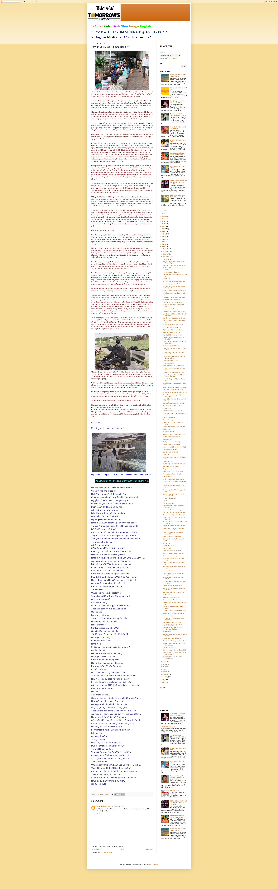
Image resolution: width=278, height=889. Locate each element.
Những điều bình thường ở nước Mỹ (173, 592)
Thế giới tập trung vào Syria (171, 272)
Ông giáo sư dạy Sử (169, 417)
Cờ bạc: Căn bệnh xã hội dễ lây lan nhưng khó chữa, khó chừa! (178, 182)
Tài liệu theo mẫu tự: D (168, 727)
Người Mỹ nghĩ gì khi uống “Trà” (172, 625)
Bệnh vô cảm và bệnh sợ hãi (171, 300)
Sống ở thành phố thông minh (171, 469)
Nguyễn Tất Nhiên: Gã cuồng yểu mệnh (174, 318)
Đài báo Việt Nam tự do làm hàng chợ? (174, 464)
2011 (163, 682)
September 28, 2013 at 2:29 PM (115, 806)
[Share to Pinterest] (124, 794)
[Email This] (115, 794)
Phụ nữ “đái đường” (176, 114)
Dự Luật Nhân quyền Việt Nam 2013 (173, 622)
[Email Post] (112, 794)
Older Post (149, 849)
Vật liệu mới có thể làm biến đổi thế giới (174, 447)
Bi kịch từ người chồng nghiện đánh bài (174, 650)
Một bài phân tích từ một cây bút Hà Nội (174, 387)
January (165, 677)
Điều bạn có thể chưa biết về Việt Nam (174, 290)
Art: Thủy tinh (167, 408)
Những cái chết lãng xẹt (170, 449)
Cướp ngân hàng (168, 420)
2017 (163, 236)
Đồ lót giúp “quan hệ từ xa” (171, 346)
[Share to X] (120, 794)
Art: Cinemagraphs (168, 363)
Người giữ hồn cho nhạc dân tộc (172, 335)
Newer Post (95, 849)
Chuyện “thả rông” (168, 546)
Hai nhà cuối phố (168, 616)
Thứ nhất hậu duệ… (169, 503)
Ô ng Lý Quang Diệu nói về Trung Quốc (174, 515)
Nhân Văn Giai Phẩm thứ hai (171, 597)
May (164, 666)
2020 (163, 229)
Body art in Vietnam (168, 431)
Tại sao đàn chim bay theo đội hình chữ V (178, 75)
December (166, 249)
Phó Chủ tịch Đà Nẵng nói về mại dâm (174, 641)
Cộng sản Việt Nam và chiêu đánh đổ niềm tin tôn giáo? (174, 529)
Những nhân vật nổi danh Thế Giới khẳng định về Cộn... (173, 628)
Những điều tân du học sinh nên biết (173, 403)
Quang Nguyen (101, 806)
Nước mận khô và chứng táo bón (172, 551)
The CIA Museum (168, 571)
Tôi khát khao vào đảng (170, 556)
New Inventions (167, 439)
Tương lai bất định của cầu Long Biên (174, 426)
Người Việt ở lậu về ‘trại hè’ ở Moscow (174, 526)
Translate (174, 58)
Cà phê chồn (166, 429)
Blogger (155, 864)
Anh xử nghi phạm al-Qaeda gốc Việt (174, 281)
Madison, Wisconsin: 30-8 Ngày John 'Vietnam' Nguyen (174, 262)
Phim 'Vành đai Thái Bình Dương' (173, 325)
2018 (163, 234)
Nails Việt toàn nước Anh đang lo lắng (174, 311)
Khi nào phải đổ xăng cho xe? (171, 600)
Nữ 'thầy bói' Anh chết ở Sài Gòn (172, 536)
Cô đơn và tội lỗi (168, 595)
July (164, 661)
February (166, 674)
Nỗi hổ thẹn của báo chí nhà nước (173, 471)
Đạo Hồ (165, 500)
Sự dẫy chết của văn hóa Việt (171, 442)
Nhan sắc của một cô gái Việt (171, 332)
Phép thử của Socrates (169, 498)
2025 (163, 216)
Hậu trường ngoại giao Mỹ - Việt (172, 284)
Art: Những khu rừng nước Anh (172, 327)
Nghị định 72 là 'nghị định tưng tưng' (173, 613)
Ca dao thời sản (167, 461)
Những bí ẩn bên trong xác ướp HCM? (174, 265)
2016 (163, 239)
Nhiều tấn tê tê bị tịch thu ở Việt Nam (173, 510)
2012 (163, 680)
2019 (163, 231)
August (165, 259)
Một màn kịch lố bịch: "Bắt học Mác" (173, 366)
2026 (163, 213)
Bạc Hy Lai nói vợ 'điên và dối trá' (172, 405)
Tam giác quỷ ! (167, 548)
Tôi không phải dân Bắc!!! (170, 360)
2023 (163, 221)
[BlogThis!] (118, 794)
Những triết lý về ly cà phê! (171, 466)
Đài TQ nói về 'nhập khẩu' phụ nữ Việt (174, 512)
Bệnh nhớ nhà (167, 631)
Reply (98, 813)
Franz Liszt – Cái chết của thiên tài (173, 390)
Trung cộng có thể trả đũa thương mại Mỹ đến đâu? (177, 153)
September (166, 256)
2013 (163, 247)
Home (122, 849)
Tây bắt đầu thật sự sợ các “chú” (172, 585)
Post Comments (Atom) (106, 852)
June (164, 664)
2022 (163, 224)
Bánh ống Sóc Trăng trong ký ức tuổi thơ (175, 392)
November (166, 251)
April (164, 669)
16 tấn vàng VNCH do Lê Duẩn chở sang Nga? (177, 196)
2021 (163, 226)
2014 (163, 244)
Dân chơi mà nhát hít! (169, 647)
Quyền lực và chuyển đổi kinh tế (172, 411)
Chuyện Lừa (166, 279)
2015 (163, 241)
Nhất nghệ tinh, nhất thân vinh (172, 437)
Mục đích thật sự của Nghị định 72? (173, 553)
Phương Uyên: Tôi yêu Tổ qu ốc (172, 474)
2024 (163, 218)
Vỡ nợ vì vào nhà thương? (170, 309)
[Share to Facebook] (122, 794)
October (165, 254)
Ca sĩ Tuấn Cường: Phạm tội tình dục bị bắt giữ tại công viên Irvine (177, 777)
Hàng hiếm (166, 454)
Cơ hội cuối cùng (168, 476)
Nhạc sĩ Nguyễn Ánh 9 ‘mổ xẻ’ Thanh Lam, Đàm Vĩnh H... (174, 375)
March (165, 671)
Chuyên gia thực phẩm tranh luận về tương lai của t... (173, 574)
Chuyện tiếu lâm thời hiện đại (171, 444)
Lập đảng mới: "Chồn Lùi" (170, 452)
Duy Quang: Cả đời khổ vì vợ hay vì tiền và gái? (177, 101)
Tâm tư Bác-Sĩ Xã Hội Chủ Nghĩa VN (174, 302)
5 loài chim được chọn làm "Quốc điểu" (174, 434)
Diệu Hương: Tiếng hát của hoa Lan (173, 330)
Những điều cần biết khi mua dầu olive (174, 611)
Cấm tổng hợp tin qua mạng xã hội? (173, 638)
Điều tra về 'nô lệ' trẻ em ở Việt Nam (173, 372)
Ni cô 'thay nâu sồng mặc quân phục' (174, 479)
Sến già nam (166, 543)
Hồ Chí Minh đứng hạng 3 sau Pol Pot (174, 297)
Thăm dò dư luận (175, 790)
